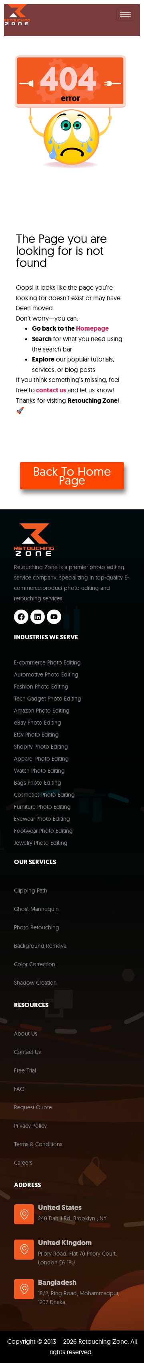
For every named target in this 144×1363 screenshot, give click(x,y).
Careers (23, 1162)
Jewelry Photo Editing (41, 842)
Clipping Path (30, 890)
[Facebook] (21, 617)
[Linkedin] (37, 617)
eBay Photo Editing (37, 722)
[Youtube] (54, 617)
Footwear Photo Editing (43, 830)
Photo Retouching (36, 927)
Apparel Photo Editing (41, 758)
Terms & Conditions (38, 1144)
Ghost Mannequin (36, 909)
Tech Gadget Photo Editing (47, 698)
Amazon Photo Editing (42, 710)
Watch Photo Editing (39, 770)
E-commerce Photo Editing (47, 662)
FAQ (19, 1088)
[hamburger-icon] (125, 14)
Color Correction (34, 964)
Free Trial (25, 1070)
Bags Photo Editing (37, 782)
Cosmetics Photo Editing (44, 794)
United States (60, 1207)
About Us (25, 1033)
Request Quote (33, 1107)
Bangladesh (57, 1282)
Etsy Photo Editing (36, 734)
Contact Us (27, 1052)
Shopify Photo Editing (41, 746)
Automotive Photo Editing (46, 674)
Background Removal (41, 945)
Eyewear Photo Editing (42, 818)
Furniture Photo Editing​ (42, 806)
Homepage (92, 328)
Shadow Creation (35, 982)
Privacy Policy (30, 1125)
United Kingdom (65, 1243)
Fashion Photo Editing (41, 686)
